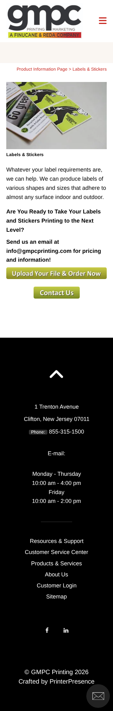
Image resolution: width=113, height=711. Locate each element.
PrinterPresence (72, 681)
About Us (56, 574)
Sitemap (56, 596)
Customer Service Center (56, 552)
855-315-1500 (66, 431)
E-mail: (56, 453)
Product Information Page (42, 69)
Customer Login (57, 585)
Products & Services (56, 563)
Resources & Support (56, 541)
